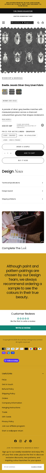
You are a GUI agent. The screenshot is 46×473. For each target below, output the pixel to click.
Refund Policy (8, 389)
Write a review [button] (23, 327)
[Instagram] (20, 441)
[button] (23, 16)
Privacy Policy (8, 421)
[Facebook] (15, 441)
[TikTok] (25, 441)
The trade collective (23, 11)
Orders (5, 398)
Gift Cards (6, 417)
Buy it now (23, 160)
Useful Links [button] (7, 373)
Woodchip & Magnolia (12, 78)
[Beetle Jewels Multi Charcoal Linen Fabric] (5, 92)
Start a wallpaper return (12, 431)
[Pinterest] (30, 441)
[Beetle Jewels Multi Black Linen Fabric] (19, 92)
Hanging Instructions (11, 407)
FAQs (4, 379)
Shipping (20, 126)
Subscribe (36, 467)
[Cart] (42, 23)
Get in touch (7, 384)
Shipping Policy (8, 393)
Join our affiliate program (13, 426)
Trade (4, 412)
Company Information (12, 403)
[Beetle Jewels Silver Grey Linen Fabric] (12, 92)
